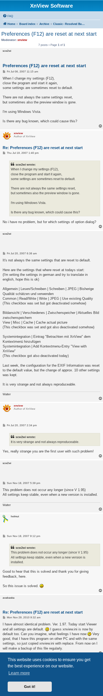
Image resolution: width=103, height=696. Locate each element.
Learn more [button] (19, 673)
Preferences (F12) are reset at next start (49, 34)
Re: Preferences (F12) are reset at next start (43, 147)
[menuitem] (8, 16)
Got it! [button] (29, 686)
